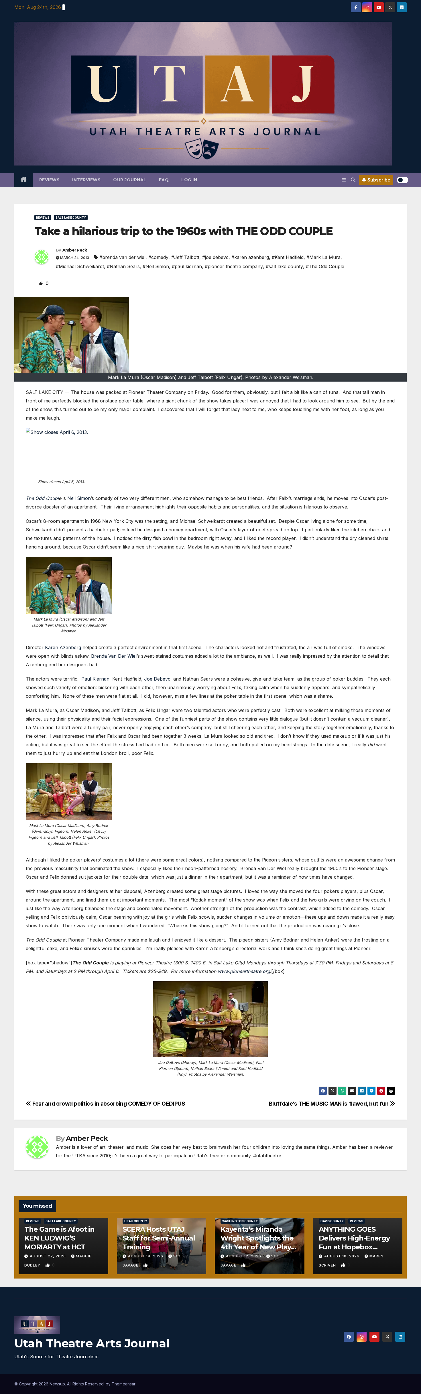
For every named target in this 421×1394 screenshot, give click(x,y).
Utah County (135, 1221)
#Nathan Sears (123, 266)
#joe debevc (215, 257)
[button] (353, 180)
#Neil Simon (156, 266)
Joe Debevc (157, 679)
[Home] (23, 180)
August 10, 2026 (342, 1256)
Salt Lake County (71, 217)
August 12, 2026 (244, 1256)
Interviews (86, 179)
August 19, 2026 (146, 1256)
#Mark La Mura (323, 257)
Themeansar (123, 1383)
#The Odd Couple (325, 266)
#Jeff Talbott (185, 257)
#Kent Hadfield (288, 257)
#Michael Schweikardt (80, 266)
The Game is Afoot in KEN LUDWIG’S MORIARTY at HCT (59, 1238)
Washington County (240, 1221)
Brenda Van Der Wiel (114, 656)
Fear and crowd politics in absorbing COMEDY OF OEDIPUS (108, 1103)
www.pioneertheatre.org (244, 971)
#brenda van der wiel (122, 257)
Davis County (332, 1221)
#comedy (158, 257)
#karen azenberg (250, 257)
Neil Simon (79, 498)
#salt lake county (284, 266)
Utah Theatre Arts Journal (92, 1343)
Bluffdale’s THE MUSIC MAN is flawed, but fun (329, 1103)
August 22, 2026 (48, 1256)
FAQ (164, 179)
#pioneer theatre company (234, 266)
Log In (189, 179)
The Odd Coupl (42, 498)
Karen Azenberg (63, 647)
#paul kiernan (187, 266)
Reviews (49, 179)
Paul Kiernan (95, 679)
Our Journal (129, 179)
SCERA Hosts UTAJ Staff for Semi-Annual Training (159, 1238)
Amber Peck (74, 250)
